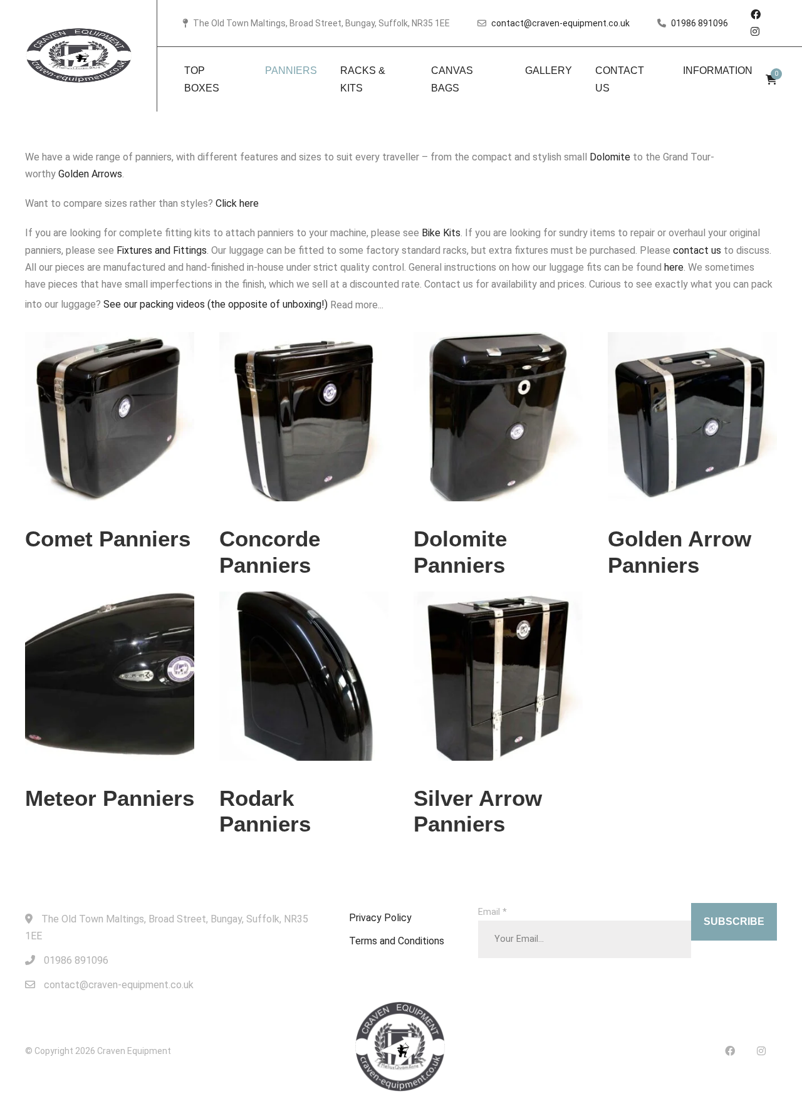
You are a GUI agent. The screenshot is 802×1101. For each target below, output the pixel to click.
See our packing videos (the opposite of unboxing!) (215, 304)
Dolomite (610, 157)
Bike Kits (441, 233)
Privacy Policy (380, 918)
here (674, 267)
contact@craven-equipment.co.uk (560, 23)
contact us (697, 250)
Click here (237, 203)
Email (492, 912)
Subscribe (734, 921)
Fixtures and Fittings (162, 250)
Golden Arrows (90, 174)
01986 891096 (699, 23)
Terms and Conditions (396, 941)
